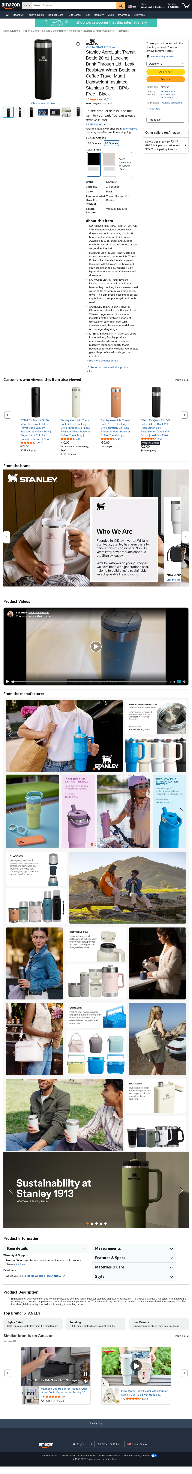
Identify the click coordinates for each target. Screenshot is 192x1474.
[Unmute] (185, 682)
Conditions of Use (49, 1455)
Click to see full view (43, 103)
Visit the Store (174, 579)
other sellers (129, 128)
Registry (99, 14)
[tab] (94, 768)
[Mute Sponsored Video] (85, 1381)
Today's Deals (35, 14)
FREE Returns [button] (95, 124)
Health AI (18, 14)
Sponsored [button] (8, 1341)
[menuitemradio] (179, 681)
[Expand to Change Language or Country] (92, 1444)
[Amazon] (11, 5)
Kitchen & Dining (31, 31)
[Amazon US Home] (46, 1445)
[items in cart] (185, 5)
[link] (35, 429)
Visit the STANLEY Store (100, 47)
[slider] (89, 681)
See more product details (103, 360)
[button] (5, 15)
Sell (88, 14)
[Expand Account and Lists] (163, 7)
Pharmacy (124, 14)
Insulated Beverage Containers (99, 31)
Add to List (155, 119)
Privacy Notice (68, 1455)
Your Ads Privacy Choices (137, 1455)
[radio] (8, 112)
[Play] (7, 681)
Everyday (139, 14)
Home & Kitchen (11, 31)
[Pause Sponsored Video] (85, 1374)
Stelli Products (168, 91)
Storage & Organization (54, 31)
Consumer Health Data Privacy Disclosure (99, 1455)
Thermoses (74, 31)
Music (110, 14)
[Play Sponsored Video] (136, 1366)
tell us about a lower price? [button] (44, 1275)
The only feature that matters (34, 616)
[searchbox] (74, 5)
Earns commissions (38, 612)
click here (20, 1264)
